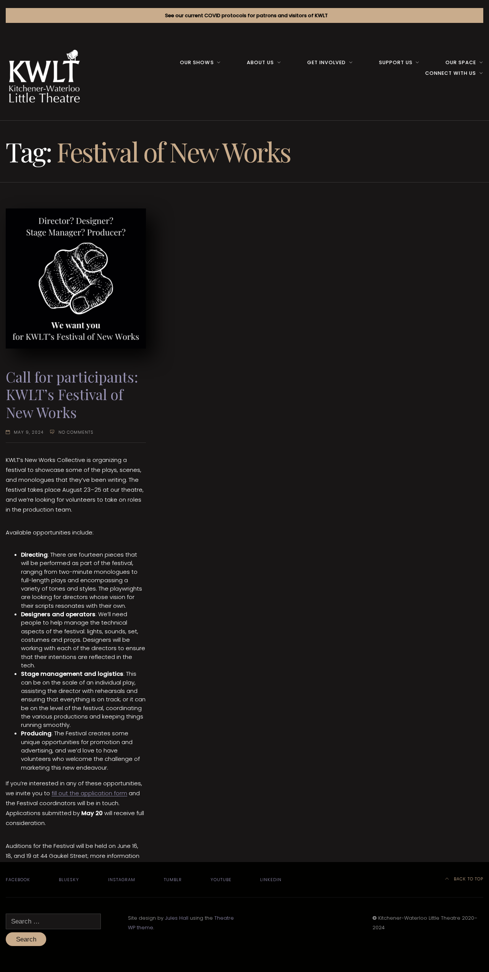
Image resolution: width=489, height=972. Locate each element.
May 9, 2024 (29, 432)
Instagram (121, 880)
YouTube (221, 880)
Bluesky (69, 880)
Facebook (18, 880)
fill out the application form (89, 793)
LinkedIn (271, 880)
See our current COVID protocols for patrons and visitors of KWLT (246, 15)
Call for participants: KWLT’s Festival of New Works (72, 394)
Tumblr (173, 880)
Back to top (467, 879)
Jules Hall (176, 918)
